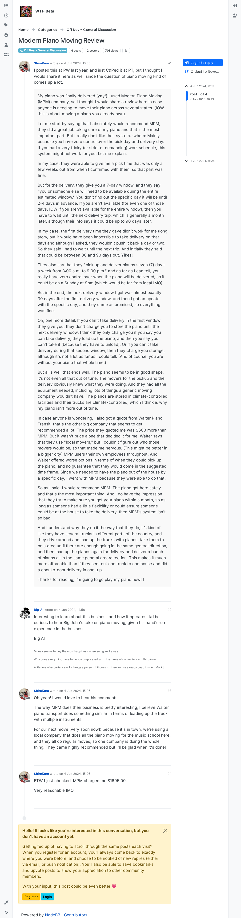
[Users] (6, 45)
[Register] (234, 16)
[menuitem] (234, 6)
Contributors (75, 915)
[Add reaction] (167, 596)
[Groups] (6, 55)
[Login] (234, 6)
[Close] (165, 830)
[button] (6, 903)
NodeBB (52, 915)
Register (31, 897)
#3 (169, 691)
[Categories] (6, 6)
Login (47, 897)
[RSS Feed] (126, 50)
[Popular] (6, 35)
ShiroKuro (41, 63)
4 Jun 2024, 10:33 (77, 63)
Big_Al (39, 610)
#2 (169, 610)
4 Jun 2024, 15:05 (77, 691)
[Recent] (6, 16)
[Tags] (6, 25)
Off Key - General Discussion (44, 50)
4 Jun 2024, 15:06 (77, 773)
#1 (169, 63)
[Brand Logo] (26, 11)
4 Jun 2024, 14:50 (72, 610)
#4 (169, 773)
